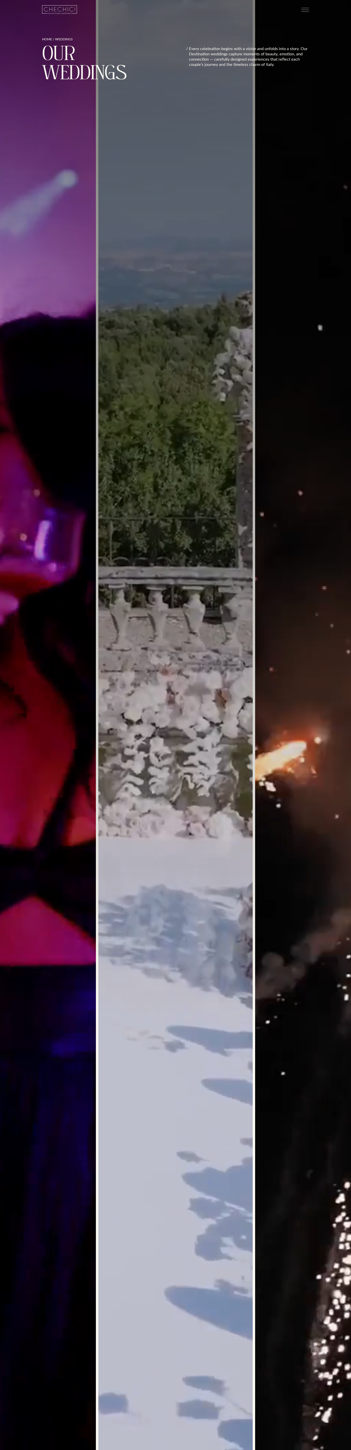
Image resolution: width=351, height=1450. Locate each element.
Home (47, 39)
